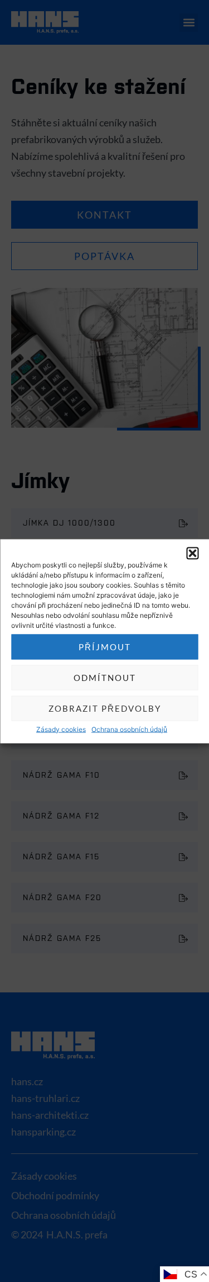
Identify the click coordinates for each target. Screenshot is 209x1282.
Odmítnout (105, 678)
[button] (192, 553)
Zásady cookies (61, 729)
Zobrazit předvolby (104, 708)
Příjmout (105, 647)
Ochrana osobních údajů (129, 729)
